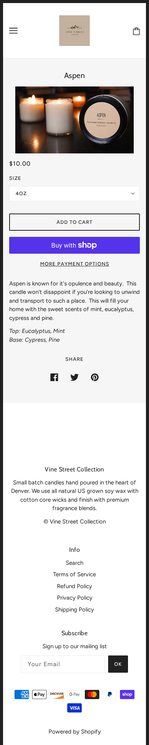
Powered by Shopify (75, 731)
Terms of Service (74, 574)
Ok (118, 664)
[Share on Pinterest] (95, 377)
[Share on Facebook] (54, 377)
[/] (74, 30)
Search (74, 562)
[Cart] (135, 31)
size (15, 178)
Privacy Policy (74, 597)
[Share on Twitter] (74, 377)
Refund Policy (74, 586)
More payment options (74, 264)
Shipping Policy (74, 609)
